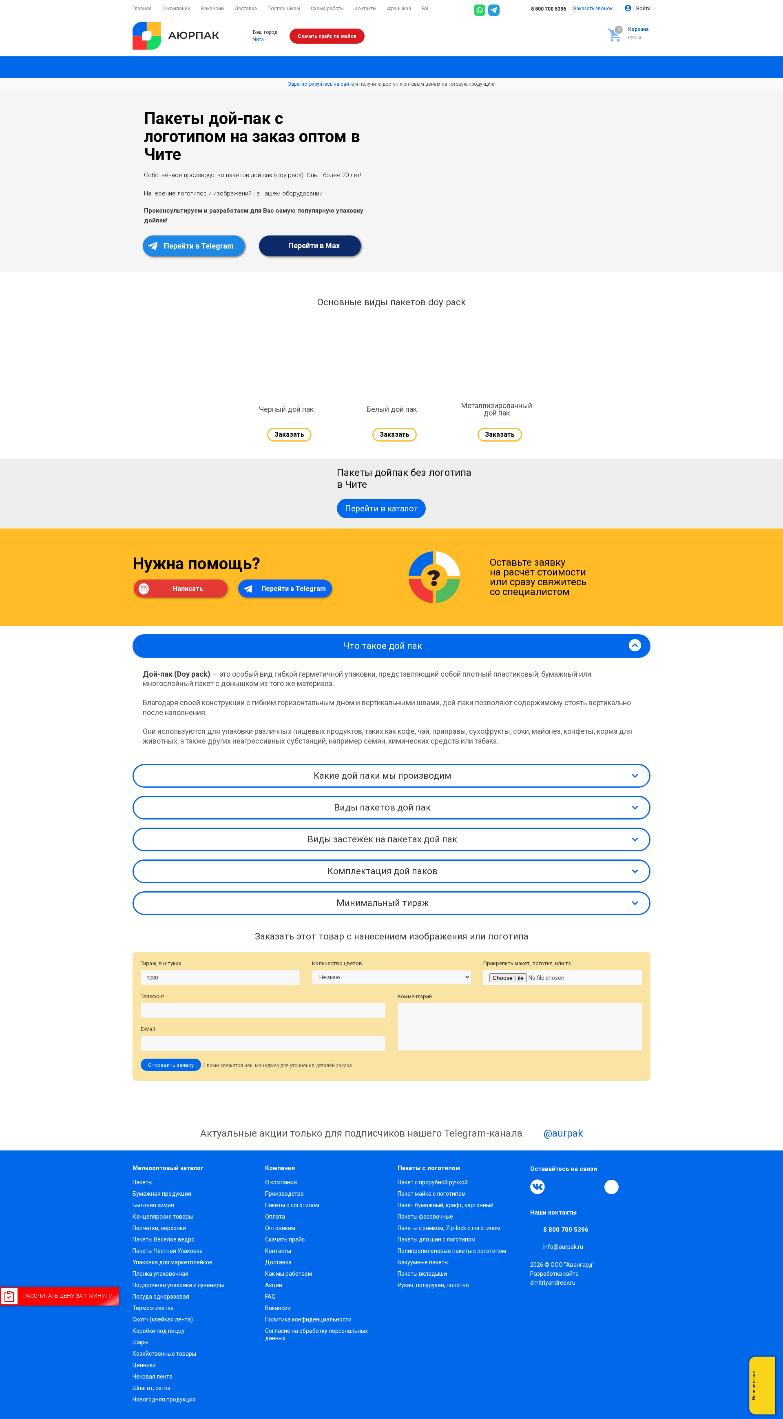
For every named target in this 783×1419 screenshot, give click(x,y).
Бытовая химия (153, 1205)
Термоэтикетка (153, 1308)
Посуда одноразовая (161, 1296)
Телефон (152, 996)
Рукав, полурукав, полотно (433, 1285)
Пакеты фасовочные (425, 1216)
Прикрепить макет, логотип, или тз (527, 963)
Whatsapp (765, 1385)
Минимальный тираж (382, 903)
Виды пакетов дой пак (382, 807)
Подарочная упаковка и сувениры (178, 1285)
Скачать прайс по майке (327, 36)
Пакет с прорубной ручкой (433, 1182)
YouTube (575, 1186)
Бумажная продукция (162, 1193)
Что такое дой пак (382, 646)
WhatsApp (593, 1186)
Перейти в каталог (381, 508)
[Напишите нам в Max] (765, 1369)
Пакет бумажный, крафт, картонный (445, 1205)
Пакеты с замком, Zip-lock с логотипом (449, 1228)
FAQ (270, 1296)
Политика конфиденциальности (308, 1319)
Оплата (275, 1216)
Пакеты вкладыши (422, 1273)
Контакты (278, 1251)
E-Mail (148, 1029)
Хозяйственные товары (164, 1353)
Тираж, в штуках (161, 963)
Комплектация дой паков (382, 871)
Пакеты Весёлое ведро (164, 1239)
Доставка (278, 1262)
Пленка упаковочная (160, 1273)
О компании (281, 1182)
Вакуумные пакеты (423, 1262)
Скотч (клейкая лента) (163, 1319)
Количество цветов (337, 963)
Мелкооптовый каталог (168, 1168)
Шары (140, 1342)
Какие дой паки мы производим (382, 776)
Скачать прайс (285, 1239)
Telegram (556, 1186)
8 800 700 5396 (548, 9)
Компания (280, 1168)
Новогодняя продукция (164, 1399)
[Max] (508, 10)
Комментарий (415, 996)
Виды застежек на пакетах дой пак (382, 839)
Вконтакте (537, 1186)
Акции (273, 1285)
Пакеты (143, 1182)
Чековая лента (153, 1376)
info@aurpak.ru (563, 1247)
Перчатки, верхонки (159, 1228)
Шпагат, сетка (151, 1388)
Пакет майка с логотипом (432, 1193)
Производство (284, 1193)
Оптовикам (280, 1228)
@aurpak (562, 1133)
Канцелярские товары (163, 1216)
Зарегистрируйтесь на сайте (321, 84)
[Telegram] (494, 10)
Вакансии (278, 1308)
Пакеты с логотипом (292, 1205)
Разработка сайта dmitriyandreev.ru (554, 1278)
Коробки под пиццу (159, 1331)
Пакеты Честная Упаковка (168, 1251)
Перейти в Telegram (198, 246)
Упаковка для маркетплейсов (172, 1262)
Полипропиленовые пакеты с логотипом (452, 1251)
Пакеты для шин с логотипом (437, 1239)
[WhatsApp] (479, 10)
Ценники (144, 1365)
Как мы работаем (288, 1273)
